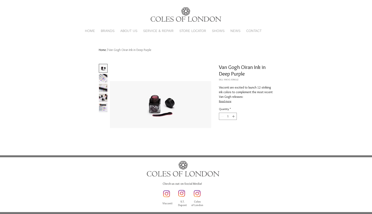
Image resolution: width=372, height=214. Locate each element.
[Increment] (233, 116)
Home (102, 50)
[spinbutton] (227, 116)
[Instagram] (166, 193)
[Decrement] (222, 116)
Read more (225, 101)
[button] (107, 31)
